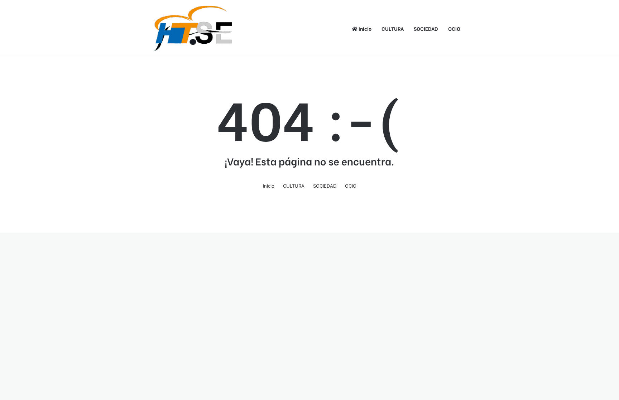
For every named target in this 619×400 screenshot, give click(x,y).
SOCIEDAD (426, 28)
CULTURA (393, 28)
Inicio (364, 28)
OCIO (454, 28)
